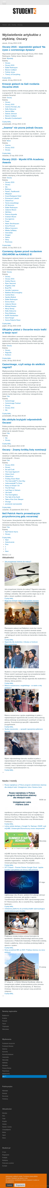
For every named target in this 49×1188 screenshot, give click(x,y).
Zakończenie (9, 542)
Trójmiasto (5, 1026)
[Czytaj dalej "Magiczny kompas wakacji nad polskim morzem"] (26, 613)
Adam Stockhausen (12, 223)
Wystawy (5, 1065)
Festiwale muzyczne (8, 1043)
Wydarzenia (6, 1074)
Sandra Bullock (10, 297)
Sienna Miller (9, 111)
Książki (4, 1121)
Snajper (8, 235)
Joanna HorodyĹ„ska (12, 107)
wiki (9, 25)
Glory (7, 239)
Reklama (5, 1160)
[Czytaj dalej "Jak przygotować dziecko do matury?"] (26, 574)
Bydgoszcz (5, 1015)
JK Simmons (9, 205)
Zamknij (9, 1185)
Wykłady (5, 1063)
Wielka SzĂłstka (11, 230)
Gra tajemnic (9, 219)
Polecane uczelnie (8, 1163)
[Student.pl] (24, 11)
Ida (6, 187)
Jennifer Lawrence (11, 290)
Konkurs (8, 355)
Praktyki (4, 1157)
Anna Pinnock (10, 226)
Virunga (8, 502)
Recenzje (5, 1096)
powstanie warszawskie (13, 504)
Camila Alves (9, 295)
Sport (4, 1135)
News (9, 141)
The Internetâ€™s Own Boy (15, 481)
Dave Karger (9, 318)
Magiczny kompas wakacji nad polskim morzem (22, 601)
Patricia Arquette (11, 214)
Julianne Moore (10, 210)
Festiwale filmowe (7, 1046)
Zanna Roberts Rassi (12, 320)
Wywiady (10, 58)
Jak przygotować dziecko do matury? (18, 561)
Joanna (7, 145)
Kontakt (4, 1166)
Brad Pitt (8, 288)
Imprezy (4, 1049)
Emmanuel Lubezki (12, 198)
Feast (7, 221)
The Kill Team (10, 488)
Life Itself (8, 492)
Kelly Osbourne (10, 109)
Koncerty (5, 1052)
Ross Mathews (10, 313)
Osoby (14, 25)
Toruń (4, 1024)
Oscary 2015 (9, 65)
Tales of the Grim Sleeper (14, 499)
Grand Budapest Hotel (13, 196)
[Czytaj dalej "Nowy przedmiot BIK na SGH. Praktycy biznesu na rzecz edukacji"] (22, 967)
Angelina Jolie (10, 286)
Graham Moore (10, 217)
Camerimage (9, 401)
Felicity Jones (10, 72)
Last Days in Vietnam (12, 490)
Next (6, 551)
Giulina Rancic (10, 281)
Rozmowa (8, 242)
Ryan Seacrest (10, 283)
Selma (7, 237)
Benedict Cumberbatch (13, 118)
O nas (4, 1152)
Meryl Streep (9, 308)
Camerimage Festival (13, 403)
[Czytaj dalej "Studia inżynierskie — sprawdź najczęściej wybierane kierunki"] (26, 743)
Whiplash (8, 194)
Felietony (5, 1099)
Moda (4, 1132)
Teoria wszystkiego (12, 203)
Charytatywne (6, 1129)
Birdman (8, 189)
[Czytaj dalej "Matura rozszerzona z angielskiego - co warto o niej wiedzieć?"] (26, 700)
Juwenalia (5, 1057)
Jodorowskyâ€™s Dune (13, 483)
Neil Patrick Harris (11, 532)
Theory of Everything (12, 74)
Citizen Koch (9, 474)
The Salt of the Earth (12, 497)
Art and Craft (9, 469)
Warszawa (5, 1029)
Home (4, 25)
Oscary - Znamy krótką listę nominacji (24, 449)
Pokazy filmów (6, 1068)
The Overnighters (11, 495)
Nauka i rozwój (7, 1127)
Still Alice (8, 212)
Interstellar (9, 233)
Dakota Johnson (11, 114)
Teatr (3, 1118)
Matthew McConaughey (13, 292)
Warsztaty (5, 1060)
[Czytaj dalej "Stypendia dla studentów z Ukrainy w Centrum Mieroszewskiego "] (26, 656)
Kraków (4, 1018)
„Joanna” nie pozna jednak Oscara (22, 127)
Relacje (4, 1093)
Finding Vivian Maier (12, 479)
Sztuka (4, 1124)
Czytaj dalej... (7, 78)
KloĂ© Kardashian (11, 315)
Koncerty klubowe (7, 1054)
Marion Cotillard (11, 70)
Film (8, 396)
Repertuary (5, 1071)
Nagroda (8, 352)
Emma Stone (9, 302)
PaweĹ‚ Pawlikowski (12, 191)
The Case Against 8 (12, 472)
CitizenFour (9, 201)
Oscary (7, 63)
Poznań (4, 1021)
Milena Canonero (11, 228)
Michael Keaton (10, 306)
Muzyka (4, 1113)
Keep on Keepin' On (12, 485)
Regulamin (5, 1155)
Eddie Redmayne (11, 67)
